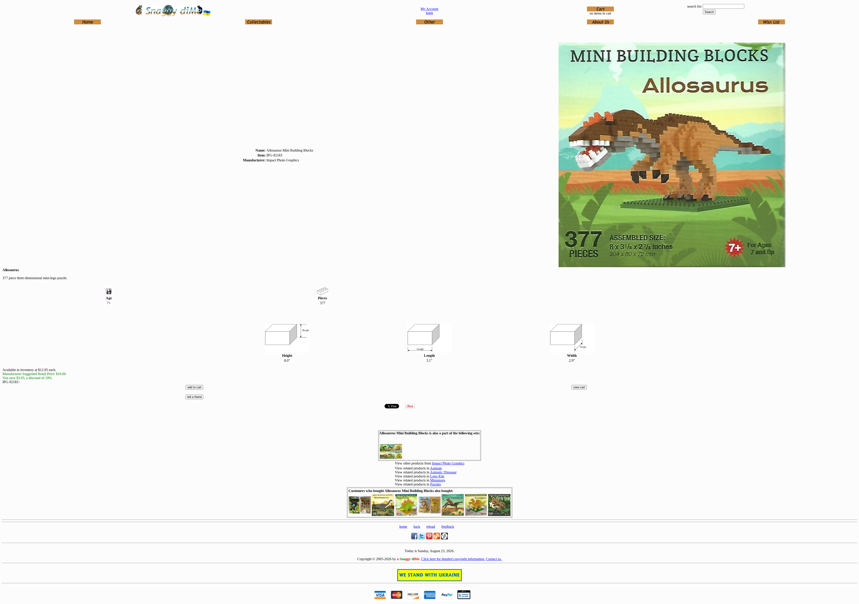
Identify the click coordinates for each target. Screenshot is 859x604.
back (416, 526)
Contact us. (494, 559)
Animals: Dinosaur (443, 472)
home (403, 526)
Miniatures (437, 480)
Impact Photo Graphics (448, 463)
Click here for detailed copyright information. (453, 559)
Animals (436, 468)
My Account (429, 9)
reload (430, 526)
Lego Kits (437, 476)
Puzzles (435, 484)
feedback (447, 526)
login (429, 13)
